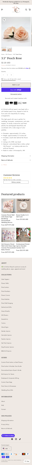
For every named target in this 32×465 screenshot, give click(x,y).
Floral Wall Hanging (7, 303)
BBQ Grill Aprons (6, 351)
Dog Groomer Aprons (7, 347)
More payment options (16, 94)
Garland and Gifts (6, 307)
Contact (3, 409)
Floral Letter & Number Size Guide (11, 366)
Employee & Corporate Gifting (10, 378)
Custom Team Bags (6, 382)
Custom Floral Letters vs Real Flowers (12, 362)
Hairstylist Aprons (6, 335)
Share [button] (5, 165)
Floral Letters (5, 287)
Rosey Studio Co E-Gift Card (22, 216)
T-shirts (3, 323)
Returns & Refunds (6, 428)
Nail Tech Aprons (6, 343)
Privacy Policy (5, 424)
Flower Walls (5, 283)
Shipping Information (7, 420)
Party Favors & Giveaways (8, 386)
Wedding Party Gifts (7, 390)
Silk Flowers (9, 54)
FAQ (2, 405)
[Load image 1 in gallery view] (3, 49)
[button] (2, 9)
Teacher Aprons (5, 339)
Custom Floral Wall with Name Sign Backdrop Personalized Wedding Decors (8, 218)
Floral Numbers (5, 291)
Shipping (3, 65)
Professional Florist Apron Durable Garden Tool (23, 246)
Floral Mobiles (5, 299)
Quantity (3, 71)
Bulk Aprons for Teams (7, 374)
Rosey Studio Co (8, 460)
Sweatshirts (4, 319)
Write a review (16, 182)
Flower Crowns (5, 295)
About (3, 401)
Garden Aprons (5, 331)
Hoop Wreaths (5, 311)
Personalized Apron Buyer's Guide (11, 370)
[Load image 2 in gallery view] (9, 49)
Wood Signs (4, 327)
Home (2, 54)
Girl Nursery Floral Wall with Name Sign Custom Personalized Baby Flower (8, 247)
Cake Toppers (5, 279)
